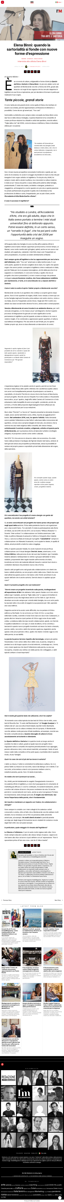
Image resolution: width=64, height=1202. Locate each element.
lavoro (21, 1191)
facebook (44, 1188)
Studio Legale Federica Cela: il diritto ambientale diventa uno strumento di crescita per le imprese (52, 1005)
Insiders (24, 58)
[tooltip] (25, 71)
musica (49, 1191)
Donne (29, 1188)
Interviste (30, 58)
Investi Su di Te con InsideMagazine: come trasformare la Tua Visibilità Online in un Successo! (10, 932)
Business (18, 1185)
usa (2, 1197)
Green (55, 1188)
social (20, 1195)
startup (42, 1195)
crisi (14, 1188)
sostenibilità (37, 1195)
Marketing (39, 1191)
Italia (16, 1191)
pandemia (56, 1191)
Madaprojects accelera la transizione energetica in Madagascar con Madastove (11, 1005)
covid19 (59, 1185)
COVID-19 (52, 1185)
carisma (23, 1185)
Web (4, 1197)
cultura (19, 1188)
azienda (8, 1185)
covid (46, 1185)
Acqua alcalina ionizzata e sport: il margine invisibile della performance (32, 1004)
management (30, 1191)
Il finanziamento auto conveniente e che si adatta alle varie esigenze (52, 969)
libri (26, 1191)
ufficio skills (58, 1195)
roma (4, 1194)
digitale (25, 1188)
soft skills (30, 1195)
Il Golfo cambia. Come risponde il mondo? (51, 929)
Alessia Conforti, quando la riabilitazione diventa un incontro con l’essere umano (32, 931)
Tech (53, 1195)
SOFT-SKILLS (25, 1195)
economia (39, 1188)
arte (3, 1184)
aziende (13, 1185)
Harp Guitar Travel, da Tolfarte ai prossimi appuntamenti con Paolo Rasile (10, 970)
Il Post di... (60, 1188)
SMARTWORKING (13, 1195)
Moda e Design (38, 58)
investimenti (10, 1191)
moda (45, 1191)
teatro (50, 1195)
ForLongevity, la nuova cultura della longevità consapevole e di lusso (31, 969)
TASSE (46, 1195)
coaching (33, 1185)
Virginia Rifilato (35, 66)
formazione (50, 1188)
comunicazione (40, 1185)
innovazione (4, 1191)
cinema (26, 1185)
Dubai (33, 1188)
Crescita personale (7, 1188)
